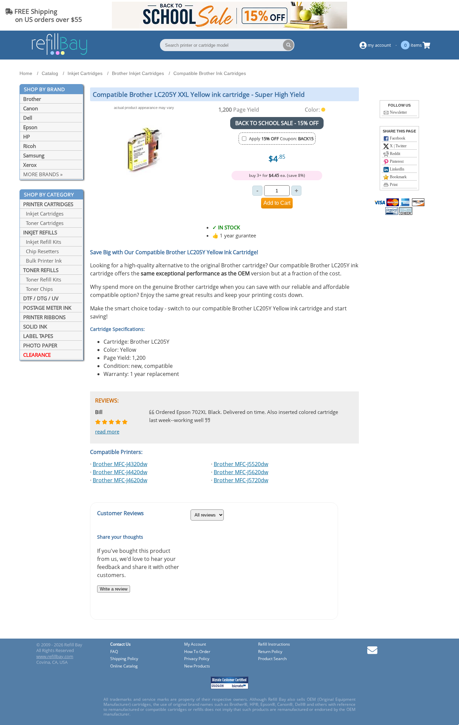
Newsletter (398, 112)
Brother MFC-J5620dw (241, 472)
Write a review (113, 589)
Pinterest (396, 161)
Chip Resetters (41, 251)
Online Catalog (124, 666)
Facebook (397, 138)
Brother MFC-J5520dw (241, 464)
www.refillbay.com (54, 656)
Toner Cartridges (43, 223)
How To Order (197, 651)
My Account (195, 644)
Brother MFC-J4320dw (120, 464)
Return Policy (270, 651)
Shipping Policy (124, 658)
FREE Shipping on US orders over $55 (43, 15)
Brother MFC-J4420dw (120, 472)
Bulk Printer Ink (42, 260)
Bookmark (398, 177)
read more (107, 431)
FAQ (114, 651)
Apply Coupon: (281, 139)
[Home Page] (59, 54)
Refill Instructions (274, 644)
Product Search (272, 658)
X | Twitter (398, 146)
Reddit (394, 153)
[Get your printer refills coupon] (229, 26)
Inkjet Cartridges (43, 213)
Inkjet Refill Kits (42, 241)
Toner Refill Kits (42, 279)
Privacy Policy (196, 658)
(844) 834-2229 (430, 15)
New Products (197, 666)
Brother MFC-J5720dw (241, 480)
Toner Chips (38, 288)
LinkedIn (396, 169)
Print (393, 184)
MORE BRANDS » (42, 174)
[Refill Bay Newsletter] (372, 652)
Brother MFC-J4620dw (120, 480)
